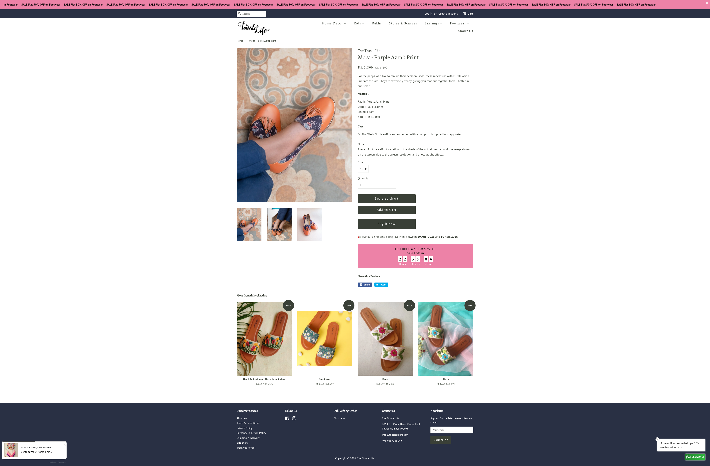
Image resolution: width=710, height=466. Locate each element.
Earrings (432, 23)
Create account (448, 14)
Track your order (246, 447)
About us (242, 418)
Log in (428, 14)
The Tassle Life (365, 458)
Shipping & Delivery (248, 438)
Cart (470, 14)
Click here (339, 418)
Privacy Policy (244, 428)
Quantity (363, 178)
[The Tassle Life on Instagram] (294, 419)
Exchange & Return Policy (251, 433)
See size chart (386, 199)
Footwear (458, 23)
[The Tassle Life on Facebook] (287, 419)
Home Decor (333, 23)
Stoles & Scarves (403, 23)
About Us (465, 31)
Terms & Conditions (248, 423)
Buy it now (387, 224)
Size (360, 162)
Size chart (242, 442)
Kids (358, 23)
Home (240, 41)
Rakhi (376, 23)
